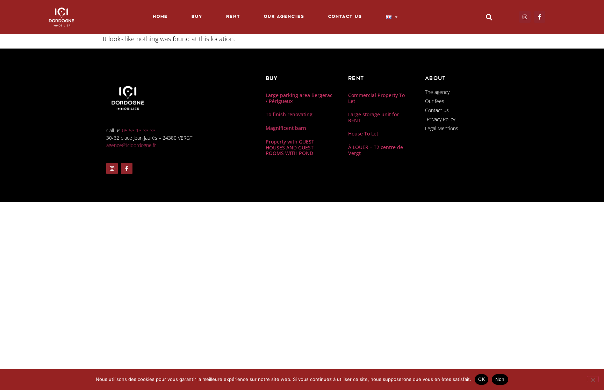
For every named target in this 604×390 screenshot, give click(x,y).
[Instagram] (525, 17)
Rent (233, 17)
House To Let (363, 133)
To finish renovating (289, 114)
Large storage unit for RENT (373, 117)
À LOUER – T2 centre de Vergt (375, 150)
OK (481, 379)
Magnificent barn (286, 128)
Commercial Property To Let (376, 98)
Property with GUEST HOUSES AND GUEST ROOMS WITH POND (290, 147)
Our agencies (284, 17)
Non (500, 379)
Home (160, 17)
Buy (197, 17)
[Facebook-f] (539, 17)
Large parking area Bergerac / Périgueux (299, 98)
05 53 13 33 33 (139, 130)
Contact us (345, 17)
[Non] (593, 379)
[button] (489, 17)
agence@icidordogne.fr (131, 145)
